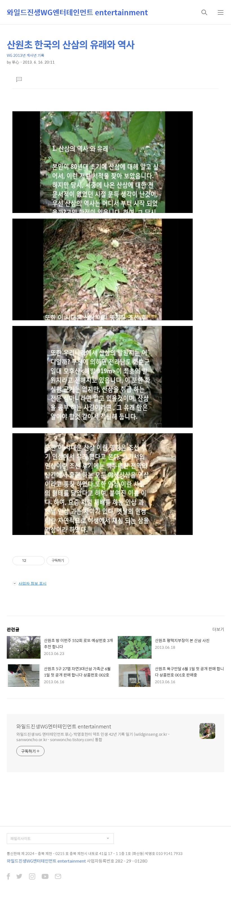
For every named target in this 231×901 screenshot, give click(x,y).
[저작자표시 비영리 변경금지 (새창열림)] (76, 560)
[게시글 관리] (38, 560)
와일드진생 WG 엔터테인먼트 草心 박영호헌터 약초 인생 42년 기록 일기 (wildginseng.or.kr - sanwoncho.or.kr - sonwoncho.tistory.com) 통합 (93, 736)
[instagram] (32, 877)
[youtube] (45, 877)
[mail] (58, 877)
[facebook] (8, 877)
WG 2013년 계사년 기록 (25, 55)
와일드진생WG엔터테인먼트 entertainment (77, 12)
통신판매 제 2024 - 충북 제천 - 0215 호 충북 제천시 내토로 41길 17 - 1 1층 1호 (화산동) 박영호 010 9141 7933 (95, 853)
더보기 (218, 629)
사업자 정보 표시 (32, 583)
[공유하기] (31, 560)
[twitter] (19, 877)
